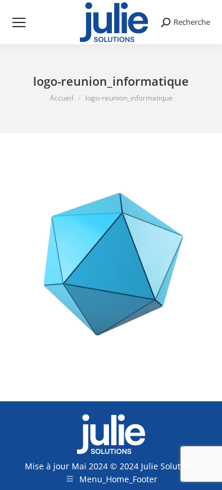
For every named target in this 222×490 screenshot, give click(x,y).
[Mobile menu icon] (19, 22)
